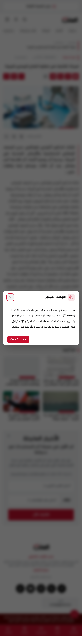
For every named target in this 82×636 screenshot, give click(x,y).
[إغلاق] (10, 297)
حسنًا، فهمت (18, 339)
